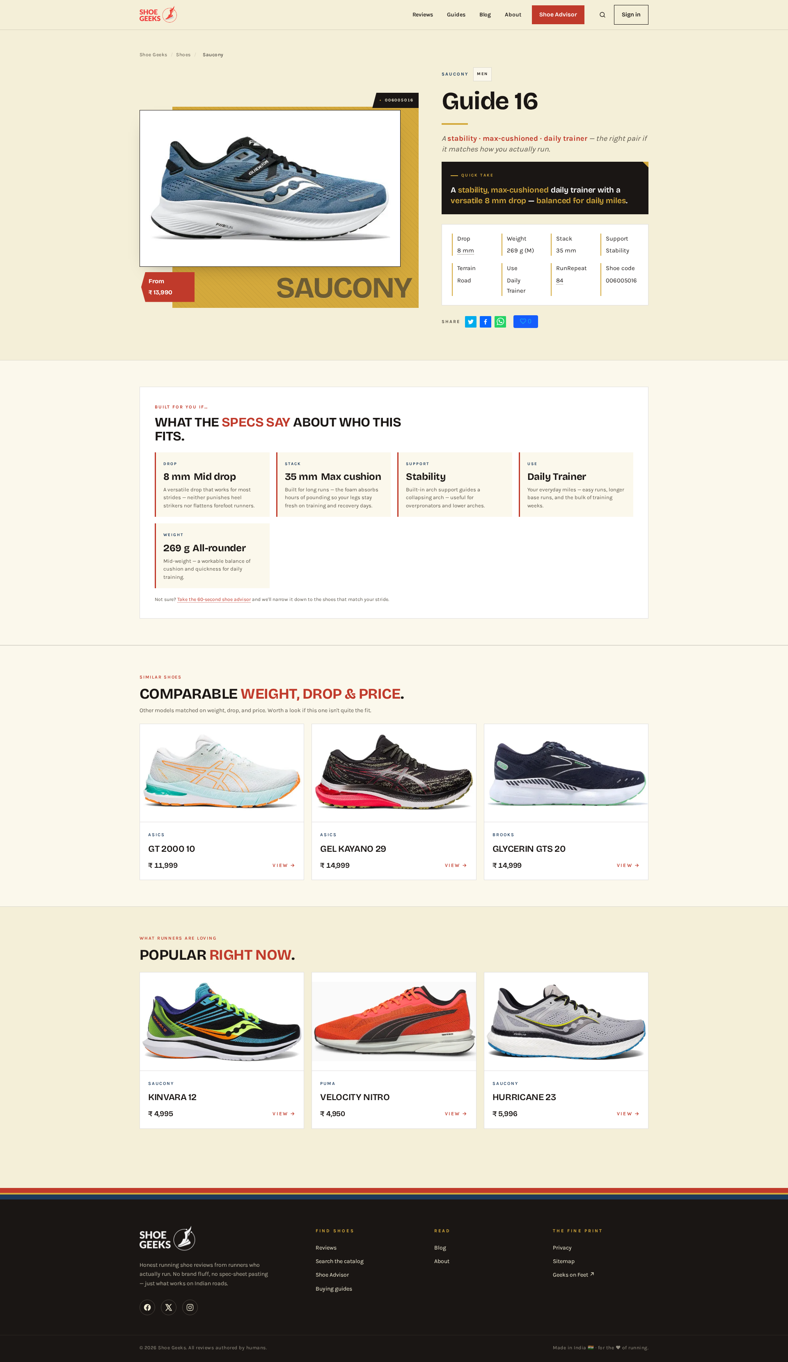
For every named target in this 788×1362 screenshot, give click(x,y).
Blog (485, 14)
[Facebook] (147, 1307)
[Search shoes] (602, 15)
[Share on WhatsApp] (500, 322)
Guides (456, 14)
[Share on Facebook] (485, 322)
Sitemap (564, 1261)
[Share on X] (470, 322)
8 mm (465, 250)
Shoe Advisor (558, 14)
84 (559, 280)
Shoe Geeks (153, 54)
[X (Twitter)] (168, 1307)
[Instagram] (190, 1307)
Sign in (631, 14)
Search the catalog (340, 1261)
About (513, 14)
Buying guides (334, 1288)
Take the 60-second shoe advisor (214, 599)
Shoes (183, 54)
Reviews (422, 14)
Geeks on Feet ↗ (574, 1274)
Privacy (562, 1247)
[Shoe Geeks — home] (159, 15)
